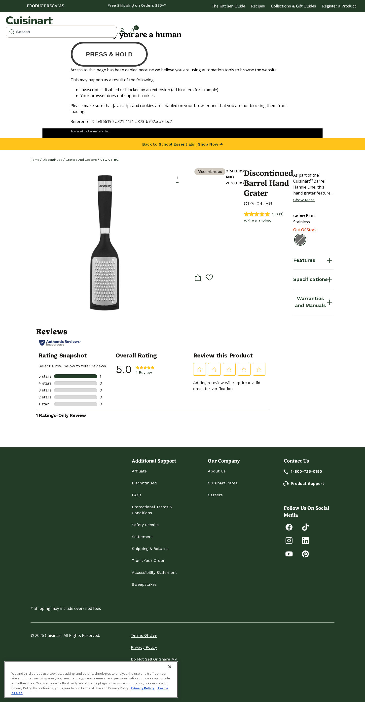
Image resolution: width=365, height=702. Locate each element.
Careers (215, 495)
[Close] (169, 666)
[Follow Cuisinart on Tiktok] (305, 526)
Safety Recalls (145, 524)
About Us (217, 471)
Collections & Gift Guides (293, 6)
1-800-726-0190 (306, 471)
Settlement (142, 536)
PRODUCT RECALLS (45, 5)
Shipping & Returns (150, 548)
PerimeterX (95, 131)
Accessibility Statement (154, 572)
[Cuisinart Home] (29, 20)
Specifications (310, 279)
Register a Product (339, 6)
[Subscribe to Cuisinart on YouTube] (289, 553)
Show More (304, 199)
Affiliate (139, 471)
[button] (177, 177)
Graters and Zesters (81, 159)
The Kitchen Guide (228, 6)
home (35, 159)
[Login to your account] (122, 30)
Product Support (307, 483)
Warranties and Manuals (310, 301)
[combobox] (61, 32)
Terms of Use (144, 635)
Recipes (258, 6)
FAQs (137, 495)
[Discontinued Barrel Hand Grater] (103, 241)
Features (304, 260)
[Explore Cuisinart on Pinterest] (305, 553)
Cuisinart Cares (222, 483)
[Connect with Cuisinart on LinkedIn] (305, 540)
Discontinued (52, 159)
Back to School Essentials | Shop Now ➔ (182, 144)
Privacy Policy (144, 647)
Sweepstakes (144, 584)
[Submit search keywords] (12, 32)
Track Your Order (148, 560)
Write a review (257, 220)
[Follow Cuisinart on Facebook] (289, 526)
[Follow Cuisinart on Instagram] (289, 540)
